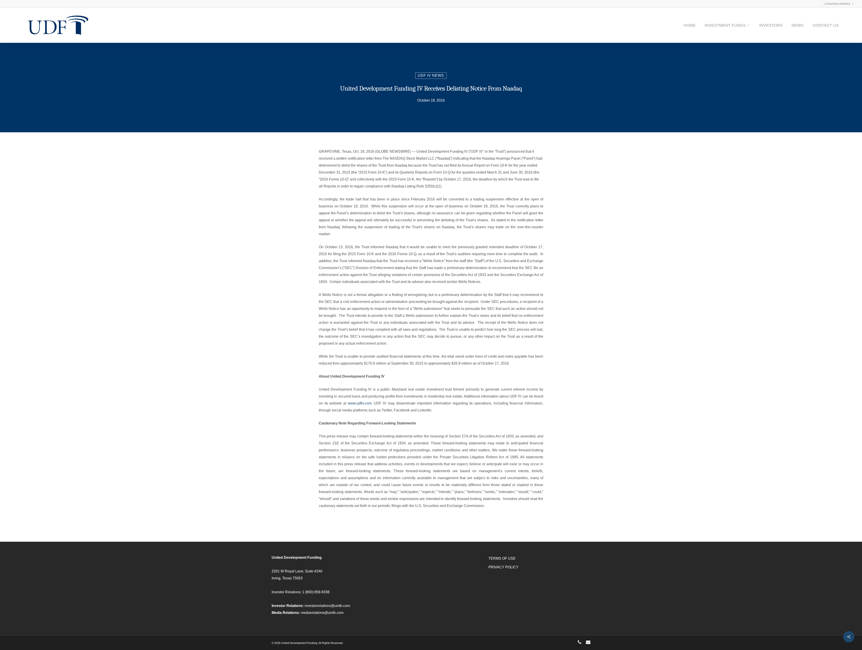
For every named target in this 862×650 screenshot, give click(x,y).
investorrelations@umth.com (327, 606)
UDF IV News (431, 75)
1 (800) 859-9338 (316, 592)
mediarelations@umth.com (322, 613)
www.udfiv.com (360, 403)
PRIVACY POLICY (503, 567)
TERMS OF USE (502, 558)
